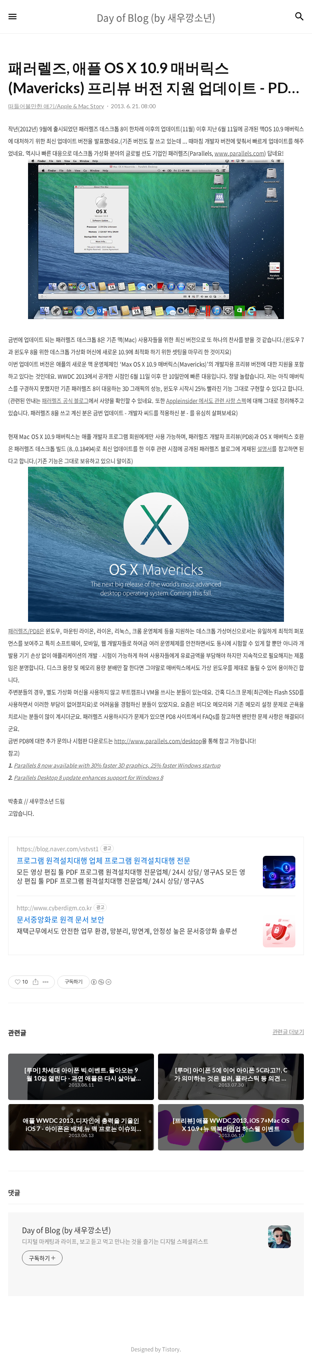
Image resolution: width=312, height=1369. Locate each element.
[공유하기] (35, 982)
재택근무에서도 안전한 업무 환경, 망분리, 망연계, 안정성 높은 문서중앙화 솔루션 (127, 930)
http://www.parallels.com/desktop (158, 741)
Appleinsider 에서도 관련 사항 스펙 (206, 401)
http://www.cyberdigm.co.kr (54, 907)
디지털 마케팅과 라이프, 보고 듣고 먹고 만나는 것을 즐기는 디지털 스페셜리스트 (115, 1241)
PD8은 (37, 631)
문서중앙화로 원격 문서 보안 (60, 920)
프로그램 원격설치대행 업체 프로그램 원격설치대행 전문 (104, 861)
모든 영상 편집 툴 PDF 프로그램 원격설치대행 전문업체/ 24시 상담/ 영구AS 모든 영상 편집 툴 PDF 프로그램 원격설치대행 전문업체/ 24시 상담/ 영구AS (131, 876)
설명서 (264, 449)
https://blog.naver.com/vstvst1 (58, 848)
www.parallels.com (239, 153)
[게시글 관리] (46, 982)
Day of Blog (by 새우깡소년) (66, 1230)
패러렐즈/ (19, 631)
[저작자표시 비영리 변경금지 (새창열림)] (101, 982)
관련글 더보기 (288, 1032)
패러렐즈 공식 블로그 (65, 401)
